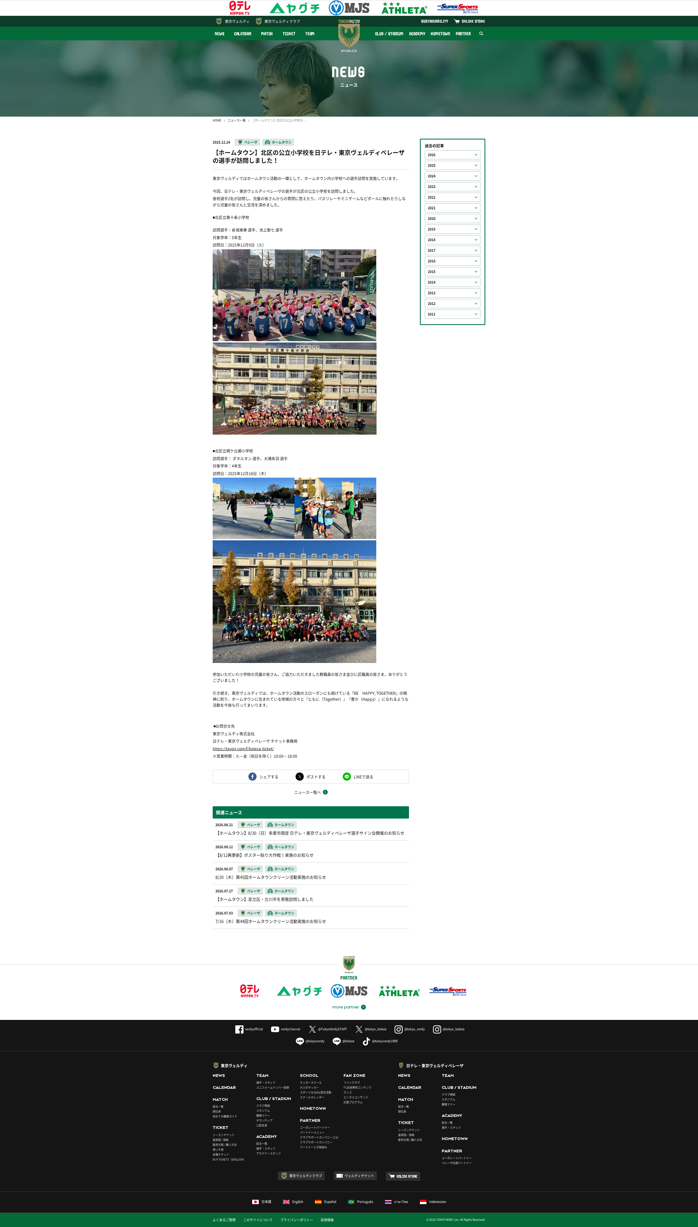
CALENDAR (242, 34)
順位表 (217, 1111)
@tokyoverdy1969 (385, 1041)
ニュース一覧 (237, 120)
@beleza (348, 1041)
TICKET (289, 34)
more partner (345, 1007)
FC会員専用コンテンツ (357, 1087)
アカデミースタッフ (268, 1153)
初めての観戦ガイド (225, 1116)
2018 (431, 239)
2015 (431, 271)
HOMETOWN (440, 34)
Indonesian (437, 1201)
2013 (431, 292)
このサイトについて (258, 1219)
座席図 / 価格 (220, 1140)
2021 (431, 207)
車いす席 (218, 1149)
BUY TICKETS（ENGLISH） (229, 1159)
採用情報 (327, 1219)
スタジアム (263, 1110)
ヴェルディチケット (359, 1175)
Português (365, 1201)
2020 (431, 218)
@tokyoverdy (315, 1041)
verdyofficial (254, 1029)
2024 (431, 176)
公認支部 (261, 1125)
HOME (217, 120)
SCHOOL (309, 1075)
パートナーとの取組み (313, 1147)
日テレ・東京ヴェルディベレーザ (435, 1065)
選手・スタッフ (265, 1082)
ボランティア (264, 1120)
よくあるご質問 (224, 1219)
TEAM (310, 34)
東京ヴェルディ (237, 21)
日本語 (266, 1201)
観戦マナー (263, 1115)
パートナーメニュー (312, 1132)
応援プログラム (353, 1102)
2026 (431, 154)
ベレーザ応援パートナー (457, 1163)
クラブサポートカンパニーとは (319, 1137)
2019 (431, 229)
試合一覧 (218, 1106)
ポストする (316, 776)
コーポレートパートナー (315, 1127)
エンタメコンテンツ (356, 1097)
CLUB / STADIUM (389, 34)
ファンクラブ (352, 1082)
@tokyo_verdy (414, 1029)
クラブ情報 (263, 1106)
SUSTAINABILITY (434, 21)
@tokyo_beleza (375, 1029)
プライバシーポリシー (296, 1219)
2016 (431, 261)
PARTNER (463, 34)
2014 (431, 282)
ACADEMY (417, 34)
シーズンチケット (223, 1135)
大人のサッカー (309, 1087)
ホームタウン (281, 142)
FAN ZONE (354, 1075)
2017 (431, 250)
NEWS (219, 34)
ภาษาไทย (401, 1201)
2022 (431, 197)
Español (330, 1201)
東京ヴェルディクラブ (282, 21)
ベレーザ (250, 142)
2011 (431, 314)
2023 (431, 186)
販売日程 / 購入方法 (225, 1145)
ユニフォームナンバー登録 (272, 1087)
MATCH (267, 34)
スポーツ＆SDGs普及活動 (315, 1092)
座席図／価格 (406, 1135)
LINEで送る (363, 776)
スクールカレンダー (312, 1097)
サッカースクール (311, 1082)
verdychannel (290, 1029)
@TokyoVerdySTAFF (332, 1029)
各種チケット (221, 1154)
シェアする (268, 776)
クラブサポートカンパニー (316, 1142)
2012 (431, 303)
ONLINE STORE (473, 21)
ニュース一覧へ (307, 792)
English (297, 1201)
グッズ (348, 1092)
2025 (431, 165)
